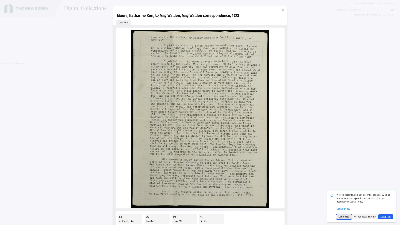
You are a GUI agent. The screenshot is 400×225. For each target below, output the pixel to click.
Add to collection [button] (126, 221)
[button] (283, 10)
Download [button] (150, 221)
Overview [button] (123, 22)
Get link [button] (203, 221)
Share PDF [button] (177, 221)
